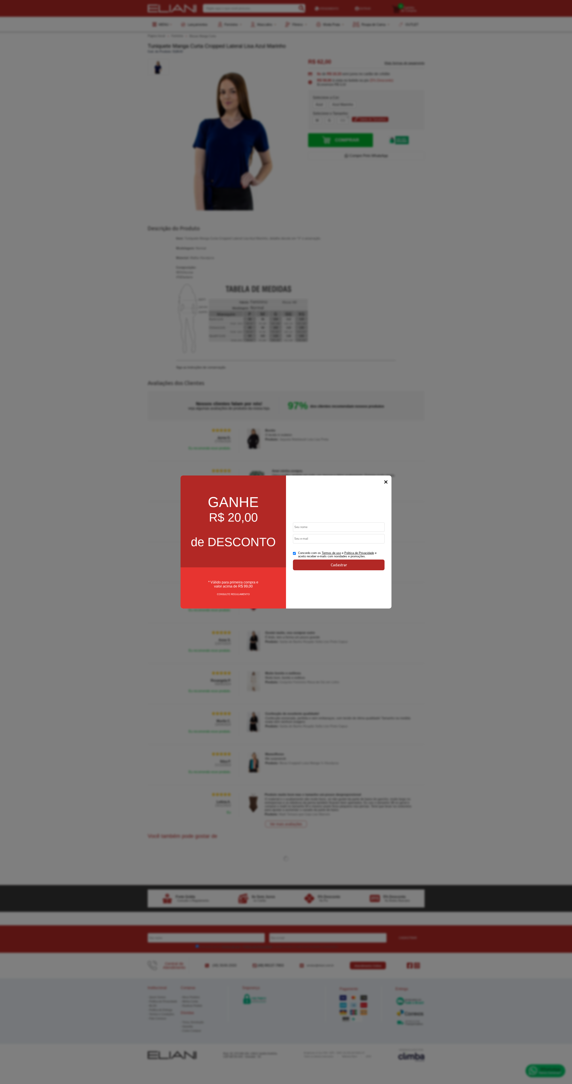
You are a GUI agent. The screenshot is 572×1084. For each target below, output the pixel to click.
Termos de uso (331, 553)
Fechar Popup (386, 482)
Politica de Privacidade (359, 553)
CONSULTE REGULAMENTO (233, 594)
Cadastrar (339, 565)
